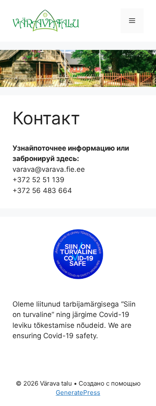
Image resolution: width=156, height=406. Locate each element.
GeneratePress (78, 392)
